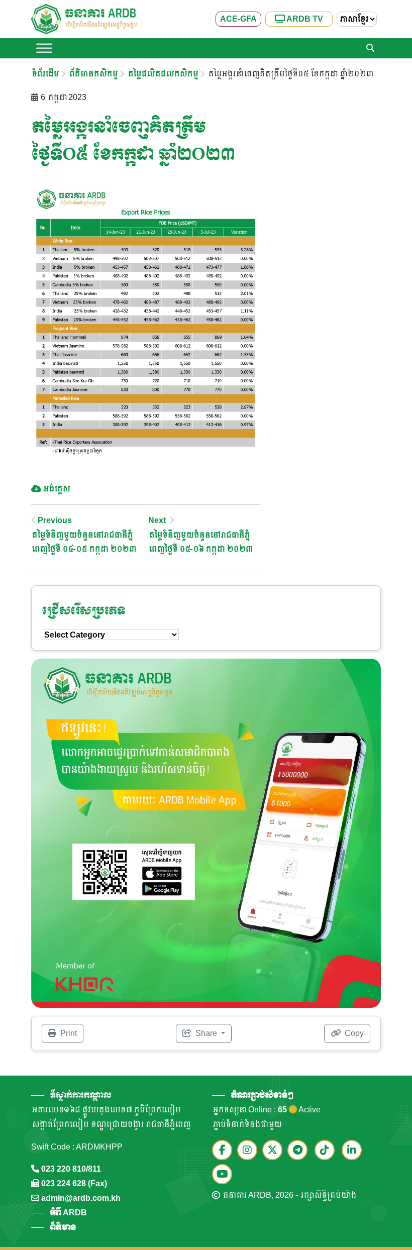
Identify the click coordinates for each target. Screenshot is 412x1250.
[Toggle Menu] (44, 48)
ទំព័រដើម (44, 73)
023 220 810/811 (71, 1169)
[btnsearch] (370, 48)
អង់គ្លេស (56, 488)
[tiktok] (327, 1151)
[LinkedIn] (354, 1151)
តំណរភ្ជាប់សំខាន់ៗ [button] (262, 1095)
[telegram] (300, 1151)
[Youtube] (224, 1175)
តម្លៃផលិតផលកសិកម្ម (162, 73)
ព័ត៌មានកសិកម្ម (92, 73)
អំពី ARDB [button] (68, 1212)
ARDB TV (304, 19)
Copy (353, 1033)
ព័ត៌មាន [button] (63, 1227)
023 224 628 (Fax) (74, 1183)
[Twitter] (274, 1151)
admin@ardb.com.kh (81, 1198)
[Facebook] (224, 1151)
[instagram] (249, 1151)
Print (67, 1033)
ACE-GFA (238, 19)
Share (206, 1033)
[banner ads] (206, 832)
